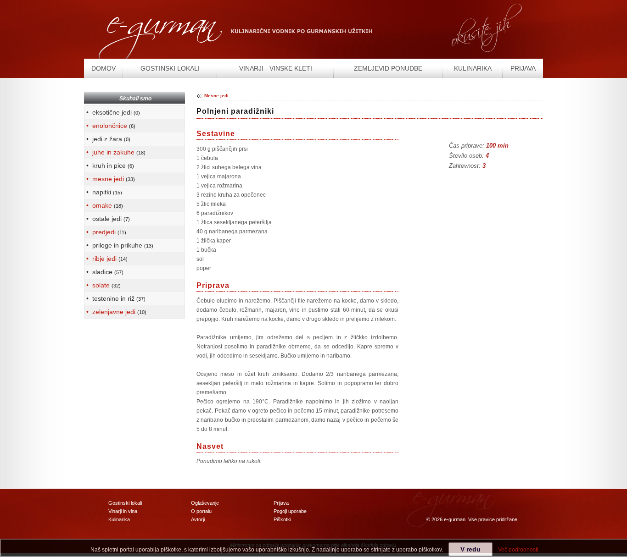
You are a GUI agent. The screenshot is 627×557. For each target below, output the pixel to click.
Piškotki (282, 519)
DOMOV (103, 68)
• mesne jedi (109, 178)
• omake (103, 205)
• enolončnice (109, 125)
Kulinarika (119, 519)
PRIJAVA (523, 68)
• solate (102, 285)
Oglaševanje (205, 503)
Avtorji (198, 519)
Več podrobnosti (518, 549)
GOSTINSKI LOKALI (170, 68)
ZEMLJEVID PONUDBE (388, 68)
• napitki (103, 192)
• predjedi (105, 232)
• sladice (103, 272)
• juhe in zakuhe (115, 152)
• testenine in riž (115, 298)
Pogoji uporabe (290, 511)
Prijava (281, 503)
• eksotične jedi (112, 112)
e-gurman (454, 519)
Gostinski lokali (125, 503)
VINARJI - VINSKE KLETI (275, 68)
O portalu (201, 511)
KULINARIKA (473, 68)
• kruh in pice (109, 165)
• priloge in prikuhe (118, 245)
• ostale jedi (107, 218)
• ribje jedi (106, 258)
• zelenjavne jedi (115, 311)
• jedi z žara (107, 139)
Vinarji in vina (122, 511)
